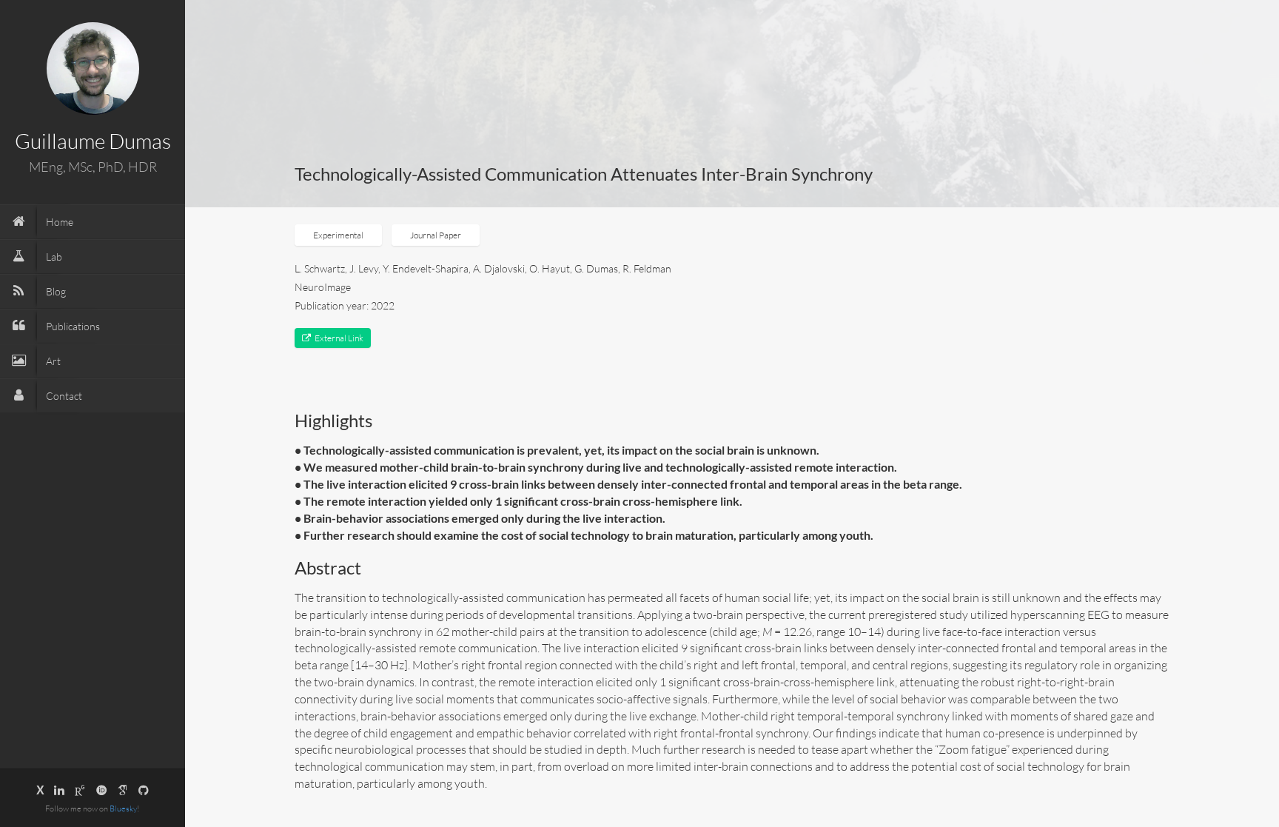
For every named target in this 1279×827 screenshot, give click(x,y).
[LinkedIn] (59, 790)
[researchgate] (80, 790)
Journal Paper (435, 235)
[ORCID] (101, 790)
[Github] (143, 790)
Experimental (338, 235)
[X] (40, 790)
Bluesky (123, 808)
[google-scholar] (123, 790)
